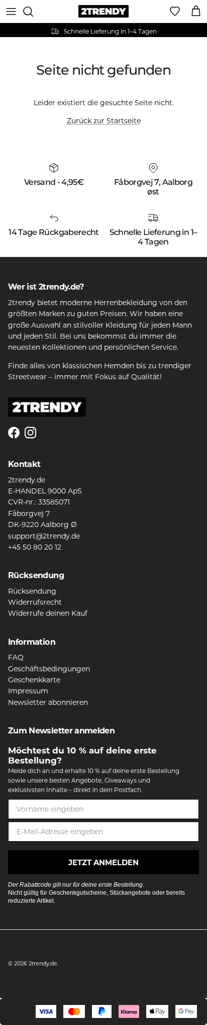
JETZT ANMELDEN (103, 862)
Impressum (28, 690)
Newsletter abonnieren (48, 702)
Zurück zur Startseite (104, 120)
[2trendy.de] (103, 11)
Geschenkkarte (34, 679)
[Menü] (11, 12)
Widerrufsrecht (35, 602)
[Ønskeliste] (175, 11)
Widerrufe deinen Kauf (47, 613)
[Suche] (33, 12)
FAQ (16, 657)
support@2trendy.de (44, 536)
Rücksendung (32, 591)
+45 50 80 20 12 (34, 547)
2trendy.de (43, 963)
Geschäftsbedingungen (49, 668)
